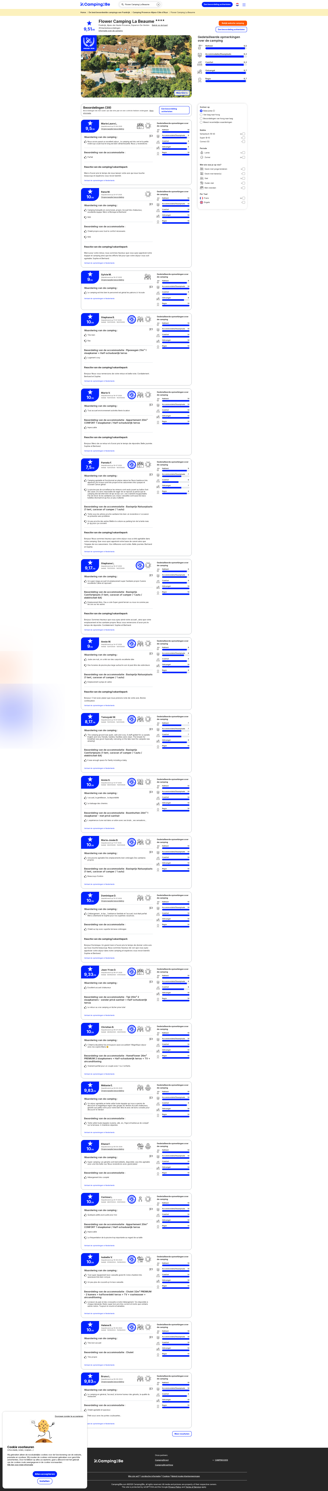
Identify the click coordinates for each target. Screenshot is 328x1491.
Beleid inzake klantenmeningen (185, 1476)
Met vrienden (210, 188)
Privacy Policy (174, 1487)
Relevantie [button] (207, 111)
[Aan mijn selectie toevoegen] (188, 39)
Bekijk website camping (233, 23)
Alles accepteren (45, 1474)
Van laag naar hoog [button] (211, 115)
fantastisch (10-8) (207, 134)
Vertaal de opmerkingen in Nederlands (99, 180)
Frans (206, 198)
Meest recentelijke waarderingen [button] (217, 122)
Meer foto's (181, 93)
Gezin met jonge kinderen (216, 169)
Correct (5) (204, 141)
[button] (237, 4)
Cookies (166, 1476)
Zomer (207, 157)
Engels (207, 202)
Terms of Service (193, 1487)
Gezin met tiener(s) (213, 174)
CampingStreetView (164, 1465)
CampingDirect (162, 1460)
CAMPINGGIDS (221, 1460)
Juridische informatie (151, 1476)
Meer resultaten (182, 1434)
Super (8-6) (205, 138)
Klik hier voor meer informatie (20, 1464)
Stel (206, 178)
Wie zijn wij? (133, 1476)
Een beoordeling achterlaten (217, 4)
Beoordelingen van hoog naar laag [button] (218, 118)
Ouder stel (209, 183)
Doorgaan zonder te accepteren (69, 1416)
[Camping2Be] (95, 4)
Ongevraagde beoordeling (112, 129)
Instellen (45, 1481)
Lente (207, 153)
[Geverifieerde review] (131, 319)
